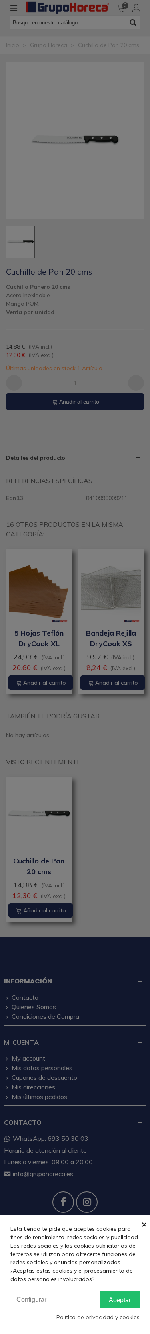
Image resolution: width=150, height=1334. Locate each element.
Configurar (31, 1299)
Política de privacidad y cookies (98, 1317)
